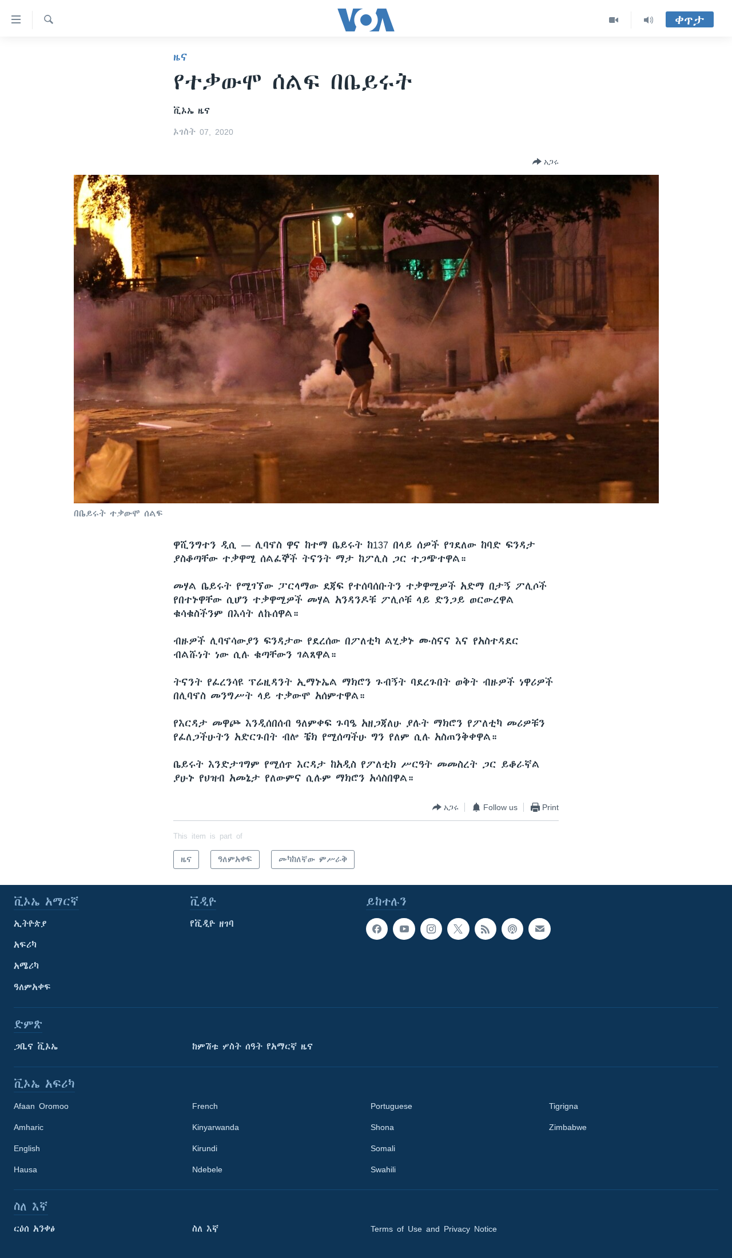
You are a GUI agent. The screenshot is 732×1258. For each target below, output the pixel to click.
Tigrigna (563, 1106)
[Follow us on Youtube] (404, 929)
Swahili (383, 1169)
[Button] (545, 162)
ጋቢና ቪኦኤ (36, 1046)
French (205, 1106)
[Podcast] (512, 929)
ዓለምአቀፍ (32, 987)
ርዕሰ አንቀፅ (34, 1229)
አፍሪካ (25, 945)
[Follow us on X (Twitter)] (458, 929)
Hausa (25, 1169)
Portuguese (391, 1106)
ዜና (180, 57)
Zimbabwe (568, 1127)
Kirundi (204, 1148)
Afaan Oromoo (41, 1106)
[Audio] (648, 20)
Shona (382, 1127)
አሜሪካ (26, 966)
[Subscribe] (539, 929)
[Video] (613, 20)
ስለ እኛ (205, 1229)
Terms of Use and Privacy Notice (434, 1229)
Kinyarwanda (215, 1127)
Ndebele (207, 1169)
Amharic (28, 1127)
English (27, 1148)
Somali (383, 1148)
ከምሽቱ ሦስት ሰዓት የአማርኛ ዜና (252, 1046)
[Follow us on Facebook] (377, 929)
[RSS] (485, 929)
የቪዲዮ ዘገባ (212, 924)
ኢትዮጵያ (30, 924)
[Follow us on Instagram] (431, 929)
